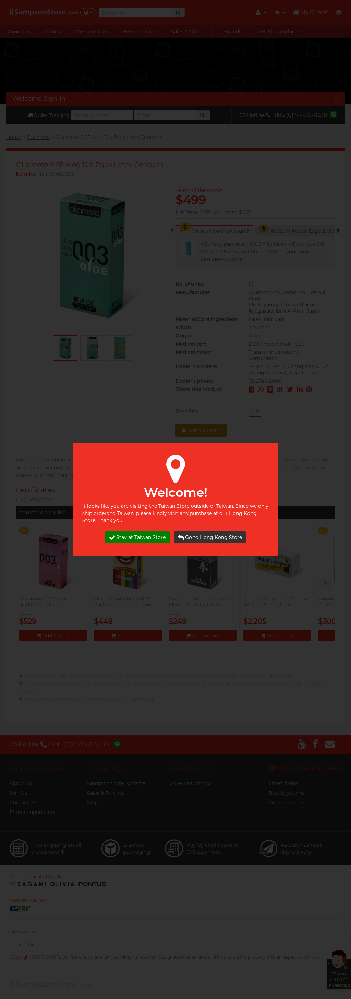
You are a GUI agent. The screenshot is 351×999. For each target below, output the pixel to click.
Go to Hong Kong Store (213, 537)
